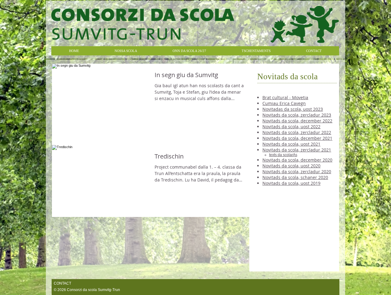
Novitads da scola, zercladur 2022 (296, 132)
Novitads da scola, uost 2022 (291, 126)
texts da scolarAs (283, 155)
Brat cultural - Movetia (285, 97)
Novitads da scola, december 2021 (297, 138)
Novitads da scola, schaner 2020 (295, 177)
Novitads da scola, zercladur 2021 (296, 150)
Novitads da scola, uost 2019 (291, 183)
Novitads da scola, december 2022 (297, 121)
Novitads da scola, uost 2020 (291, 166)
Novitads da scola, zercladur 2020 (296, 171)
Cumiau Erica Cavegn (284, 103)
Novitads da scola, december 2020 (297, 160)
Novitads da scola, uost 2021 (291, 144)
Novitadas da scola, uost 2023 (292, 109)
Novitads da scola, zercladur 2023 (296, 115)
